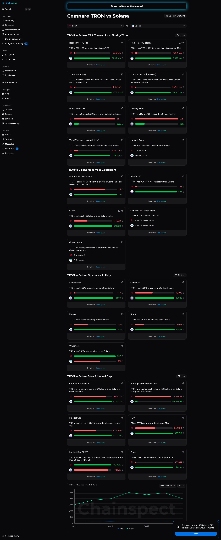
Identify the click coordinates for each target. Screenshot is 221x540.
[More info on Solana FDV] (183, 433)
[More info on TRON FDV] (183, 428)
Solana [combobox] (138, 26)
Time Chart (10, 59)
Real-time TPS (166, 486)
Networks (9, 82)
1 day (183, 376)
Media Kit (9, 144)
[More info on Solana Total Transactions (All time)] (122, 156)
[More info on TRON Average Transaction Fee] (183, 396)
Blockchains (10, 75)
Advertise (11, 148)
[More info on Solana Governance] (84, 260)
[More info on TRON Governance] (84, 255)
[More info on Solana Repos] (122, 330)
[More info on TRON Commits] (183, 293)
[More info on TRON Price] (183, 462)
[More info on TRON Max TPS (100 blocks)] (183, 53)
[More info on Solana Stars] (183, 330)
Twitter (8, 109)
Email (7, 135)
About (8, 98)
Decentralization (12, 30)
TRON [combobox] (75, 26)
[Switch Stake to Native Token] (119, 210)
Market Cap (10, 71)
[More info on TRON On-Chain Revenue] (122, 396)
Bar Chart (9, 55)
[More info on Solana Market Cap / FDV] (122, 470)
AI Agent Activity (13, 34)
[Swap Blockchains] (127, 26)
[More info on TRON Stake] (122, 221)
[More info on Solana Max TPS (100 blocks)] (183, 58)
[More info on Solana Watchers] (122, 361)
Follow (196, 534)
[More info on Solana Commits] (183, 298)
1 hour (182, 35)
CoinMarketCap (12, 123)
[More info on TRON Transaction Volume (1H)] (183, 87)
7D (180, 486)
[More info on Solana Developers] (122, 298)
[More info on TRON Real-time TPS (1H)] (122, 53)
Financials (9, 25)
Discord (8, 114)
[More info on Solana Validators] (183, 192)
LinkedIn (9, 119)
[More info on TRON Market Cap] (122, 431)
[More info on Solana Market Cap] (122, 436)
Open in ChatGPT (177, 16)
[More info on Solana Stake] (122, 226)
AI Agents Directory (16, 43)
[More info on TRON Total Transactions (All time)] (122, 150)
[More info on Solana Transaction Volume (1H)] (183, 92)
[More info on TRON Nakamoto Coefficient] (122, 189)
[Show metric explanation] (122, 42)
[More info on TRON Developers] (122, 293)
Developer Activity (13, 39)
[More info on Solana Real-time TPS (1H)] (122, 58)
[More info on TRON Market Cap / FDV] (122, 465)
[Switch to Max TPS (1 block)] (180, 42)
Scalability (9, 20)
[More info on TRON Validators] (183, 187)
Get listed (9, 153)
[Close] (219, 521)
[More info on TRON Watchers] (122, 356)
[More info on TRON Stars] (183, 324)
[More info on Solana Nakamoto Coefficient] (122, 194)
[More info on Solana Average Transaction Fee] (183, 402)
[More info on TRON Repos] (122, 324)
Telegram (9, 139)
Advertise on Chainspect (128, 6)
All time (181, 275)
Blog (7, 94)
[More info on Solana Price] (183, 467)
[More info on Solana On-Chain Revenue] (122, 402)
